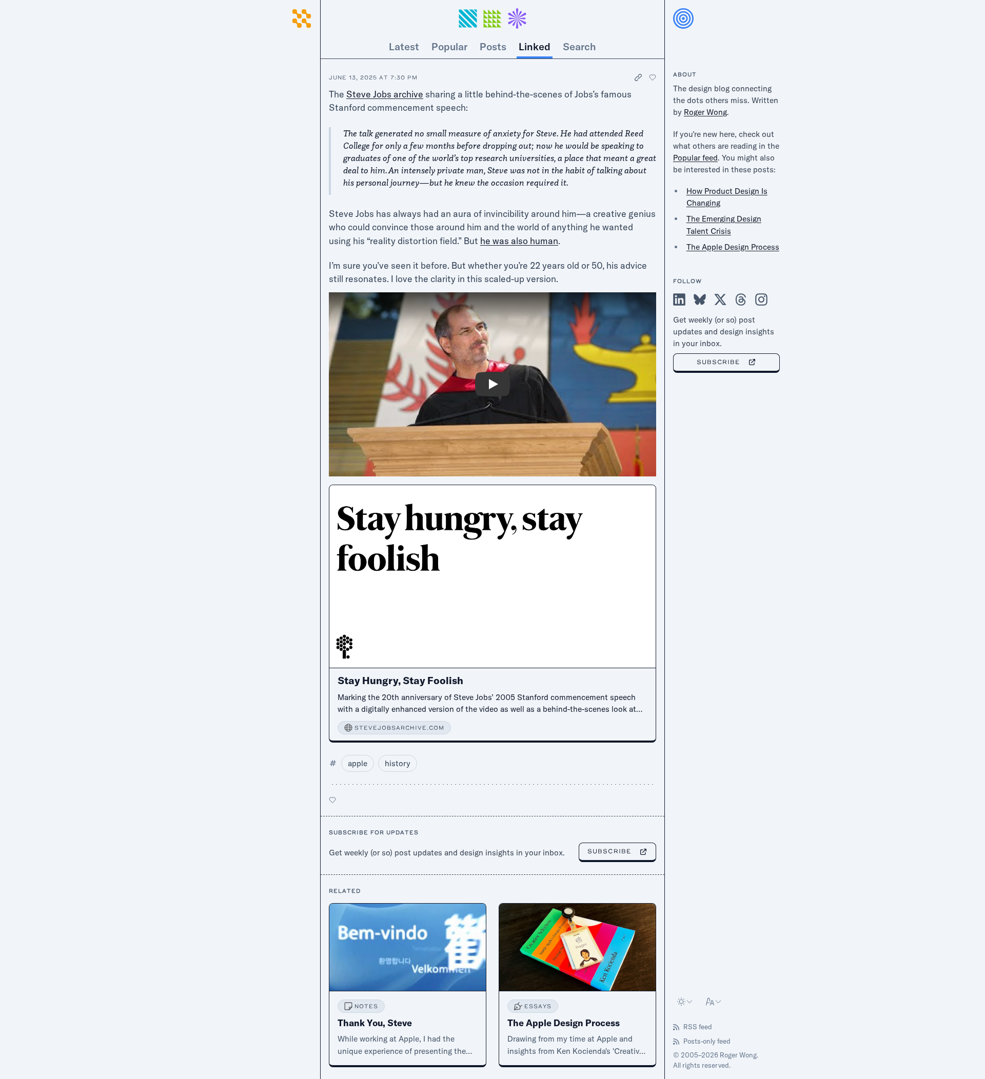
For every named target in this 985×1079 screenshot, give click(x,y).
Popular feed (695, 158)
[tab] (579, 46)
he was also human (519, 240)
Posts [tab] (493, 46)
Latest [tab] (404, 46)
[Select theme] (685, 1001)
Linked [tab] (534, 46)
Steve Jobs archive (384, 94)
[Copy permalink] (639, 77)
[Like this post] (652, 77)
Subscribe (609, 851)
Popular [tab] (449, 46)
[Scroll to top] (301, 33)
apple (357, 763)
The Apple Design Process (732, 247)
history (397, 763)
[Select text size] (714, 1001)
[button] (492, 18)
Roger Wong (705, 112)
